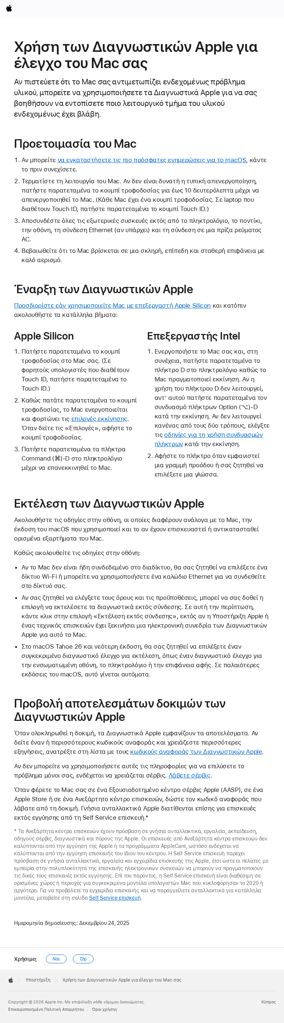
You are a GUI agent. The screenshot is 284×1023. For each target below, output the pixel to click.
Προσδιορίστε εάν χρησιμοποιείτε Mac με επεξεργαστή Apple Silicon (112, 305)
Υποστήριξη (38, 980)
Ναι (56, 959)
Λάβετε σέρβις (189, 775)
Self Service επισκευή (115, 898)
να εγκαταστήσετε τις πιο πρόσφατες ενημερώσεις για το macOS (152, 160)
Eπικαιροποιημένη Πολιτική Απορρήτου (46, 1009)
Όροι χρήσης (104, 1009)
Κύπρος (268, 1002)
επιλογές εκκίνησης (99, 418)
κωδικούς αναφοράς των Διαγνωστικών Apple (196, 751)
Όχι (83, 959)
